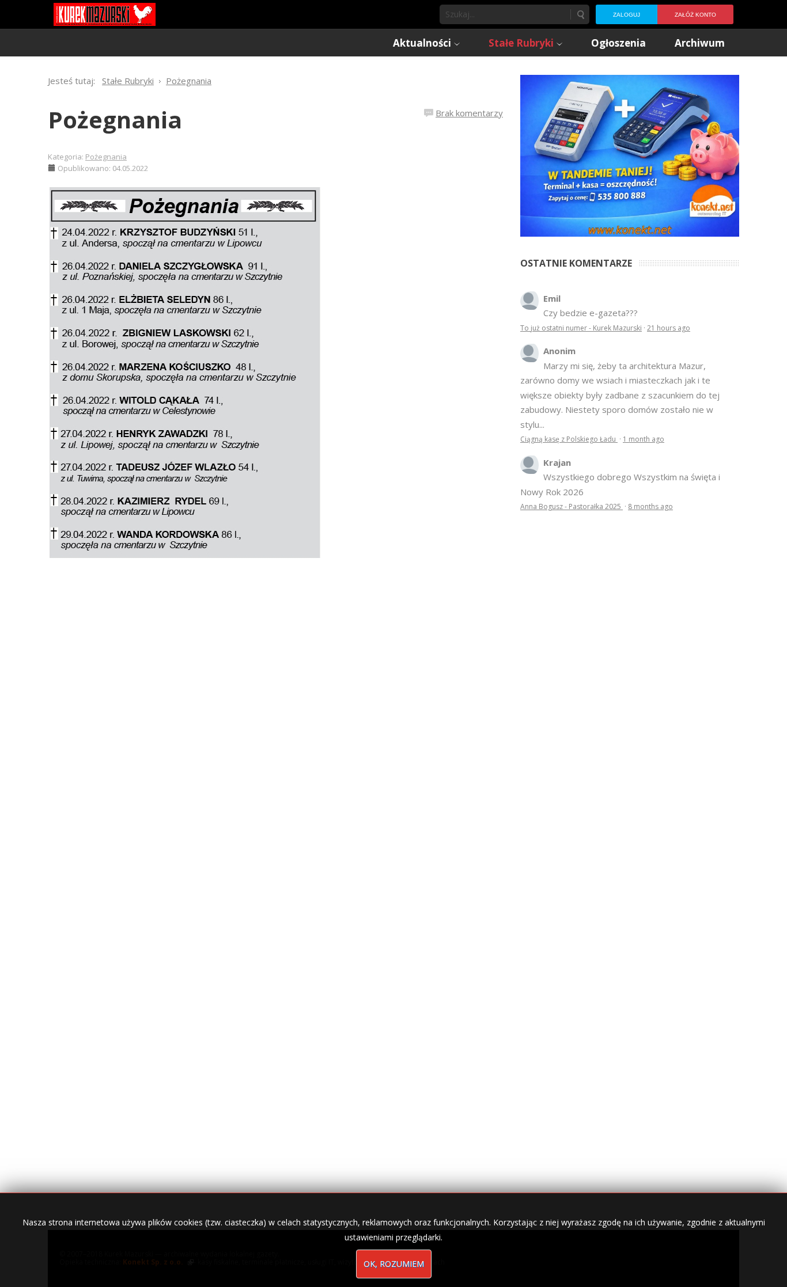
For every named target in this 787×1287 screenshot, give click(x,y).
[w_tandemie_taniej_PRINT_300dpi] (629, 154)
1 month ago (643, 439)
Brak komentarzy (469, 113)
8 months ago (650, 506)
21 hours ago (668, 328)
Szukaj (580, 14)
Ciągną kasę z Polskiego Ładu (569, 439)
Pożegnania (115, 119)
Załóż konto (695, 15)
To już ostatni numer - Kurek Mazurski (581, 328)
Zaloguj (626, 15)
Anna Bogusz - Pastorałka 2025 (571, 506)
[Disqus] (275, 731)
